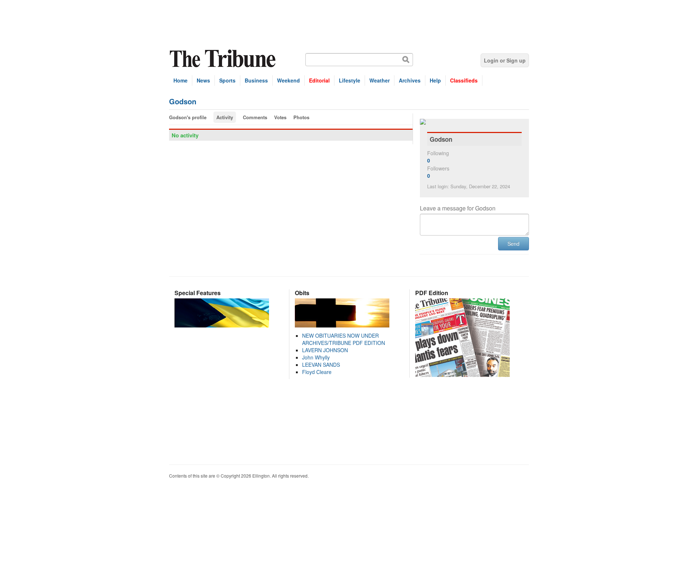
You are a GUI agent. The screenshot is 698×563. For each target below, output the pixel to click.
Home (180, 80)
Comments (255, 117)
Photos (301, 117)
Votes (280, 117)
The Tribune (223, 58)
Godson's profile (187, 117)
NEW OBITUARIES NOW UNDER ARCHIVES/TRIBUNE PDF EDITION (343, 339)
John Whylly (316, 357)
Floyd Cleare (317, 371)
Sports (227, 80)
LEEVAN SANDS (321, 364)
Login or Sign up (505, 60)
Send (514, 243)
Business (256, 80)
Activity (224, 117)
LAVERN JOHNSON (325, 350)
